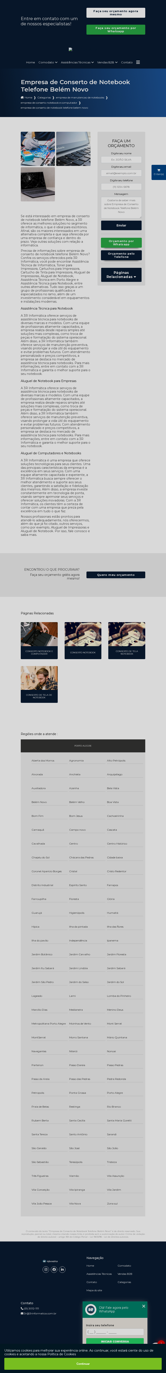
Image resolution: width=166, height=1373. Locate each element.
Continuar (83, 1363)
